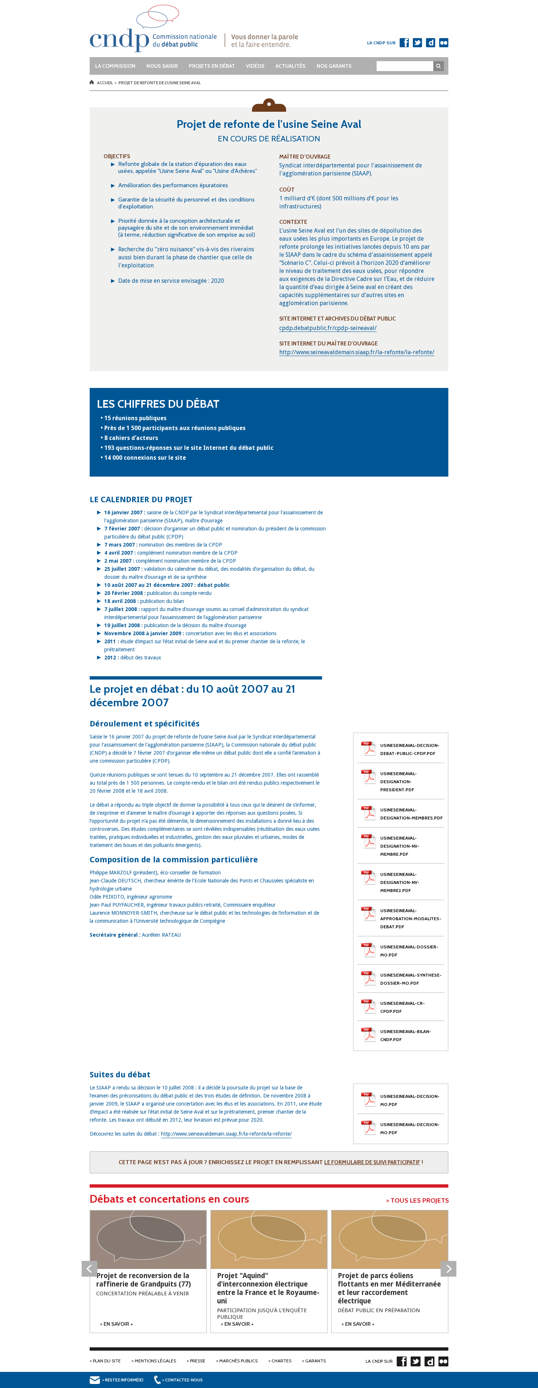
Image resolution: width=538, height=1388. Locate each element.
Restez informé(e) (124, 1380)
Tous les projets (420, 1200)
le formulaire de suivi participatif (372, 1162)
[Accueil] (208, 28)
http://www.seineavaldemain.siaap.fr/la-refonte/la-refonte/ (356, 352)
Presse (197, 1360)
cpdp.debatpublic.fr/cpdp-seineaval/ (328, 328)
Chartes (281, 1360)
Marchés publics (238, 1360)
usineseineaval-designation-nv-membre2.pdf (399, 882)
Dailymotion (430, 42)
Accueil (105, 82)
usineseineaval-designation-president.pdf (398, 781)
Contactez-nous (184, 1380)
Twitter (417, 42)
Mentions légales (155, 1360)
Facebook (404, 42)
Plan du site (107, 1360)
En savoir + (118, 1324)
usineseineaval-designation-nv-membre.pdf (399, 846)
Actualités (291, 66)
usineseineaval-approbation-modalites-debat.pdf (410, 918)
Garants (315, 1360)
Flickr (443, 42)
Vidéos (255, 66)
